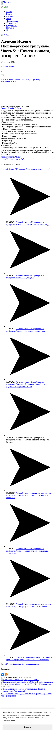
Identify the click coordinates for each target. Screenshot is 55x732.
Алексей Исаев (7, 66)
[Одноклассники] (6, 674)
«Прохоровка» (12, 21)
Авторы (9, 16)
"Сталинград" (12, 23)
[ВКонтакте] (2, 674)
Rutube (11, 108)
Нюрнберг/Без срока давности (25, 664)
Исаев (8, 664)
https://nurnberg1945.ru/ (10, 157)
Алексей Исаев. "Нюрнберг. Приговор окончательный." (25, 169)
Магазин (10, 28)
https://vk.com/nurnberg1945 (12, 159)
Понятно (27, 727)
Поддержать (11, 25)
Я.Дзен (18, 108)
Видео (9, 14)
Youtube (4, 108)
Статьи (9, 12)
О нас (8, 18)
